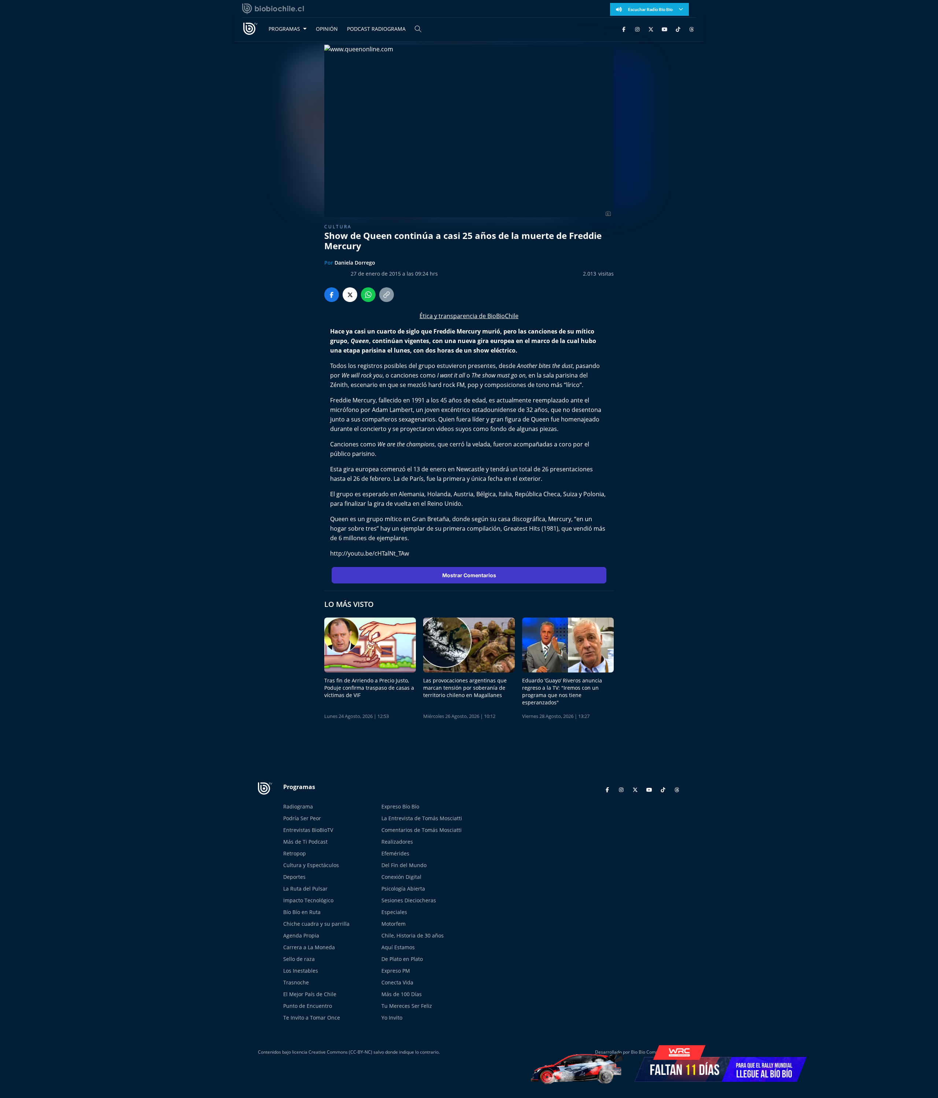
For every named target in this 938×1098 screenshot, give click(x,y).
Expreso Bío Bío (400, 806)
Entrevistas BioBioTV (308, 829)
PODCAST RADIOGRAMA (376, 28)
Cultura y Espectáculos (311, 865)
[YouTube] (664, 28)
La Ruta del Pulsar (305, 888)
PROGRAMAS (284, 28)
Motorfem (393, 923)
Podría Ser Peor (302, 818)
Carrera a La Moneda (309, 947)
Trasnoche (296, 982)
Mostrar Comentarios (469, 575)
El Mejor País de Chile (309, 994)
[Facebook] (624, 28)
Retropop (294, 853)
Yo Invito (391, 1017)
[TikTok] (678, 28)
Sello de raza (299, 958)
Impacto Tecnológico (308, 900)
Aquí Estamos (398, 947)
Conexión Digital (401, 876)
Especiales (394, 912)
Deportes (294, 876)
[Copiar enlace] (386, 294)
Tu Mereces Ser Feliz (406, 1005)
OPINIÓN (327, 28)
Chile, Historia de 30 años (412, 935)
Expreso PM (395, 970)
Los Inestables (300, 970)
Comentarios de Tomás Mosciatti (421, 829)
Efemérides (395, 853)
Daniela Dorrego (355, 262)
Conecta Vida (397, 982)
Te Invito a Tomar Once (311, 1017)
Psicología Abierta (403, 888)
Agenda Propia (301, 935)
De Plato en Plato (402, 958)
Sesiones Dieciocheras (408, 900)
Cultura (338, 227)
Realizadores (397, 841)
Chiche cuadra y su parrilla (316, 923)
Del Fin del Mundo (403, 865)
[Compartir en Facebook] (331, 294)
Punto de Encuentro (307, 1005)
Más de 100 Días (401, 994)
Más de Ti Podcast (305, 841)
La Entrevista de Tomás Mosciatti (421, 818)
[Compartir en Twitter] (350, 294)
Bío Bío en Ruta (302, 912)
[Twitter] (651, 28)
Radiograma (298, 806)
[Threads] (691, 28)
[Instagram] (637, 28)
